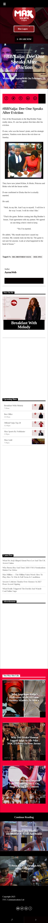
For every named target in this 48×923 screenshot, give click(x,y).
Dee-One (38, 257)
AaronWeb (21, 78)
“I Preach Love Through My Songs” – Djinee (24, 867)
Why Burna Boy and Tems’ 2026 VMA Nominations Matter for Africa (23, 569)
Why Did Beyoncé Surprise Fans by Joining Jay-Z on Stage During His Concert (24, 783)
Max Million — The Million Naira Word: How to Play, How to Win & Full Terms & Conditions (22, 576)
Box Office (8, 414)
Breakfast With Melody (13, 405)
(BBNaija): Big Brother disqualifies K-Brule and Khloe (24, 832)
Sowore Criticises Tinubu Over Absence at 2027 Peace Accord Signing (21, 583)
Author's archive (24, 281)
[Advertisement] (24, 367)
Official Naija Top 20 (12, 423)
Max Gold (8, 440)
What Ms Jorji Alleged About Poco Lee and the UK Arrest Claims (23, 561)
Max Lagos (23, 29)
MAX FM (7, 713)
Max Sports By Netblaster (14, 431)
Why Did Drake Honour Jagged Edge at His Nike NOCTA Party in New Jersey (24, 740)
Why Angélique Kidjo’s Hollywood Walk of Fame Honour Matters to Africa (24, 697)
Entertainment (24, 52)
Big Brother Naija (21, 257)
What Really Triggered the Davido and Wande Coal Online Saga (21, 590)
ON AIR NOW (25, 39)
